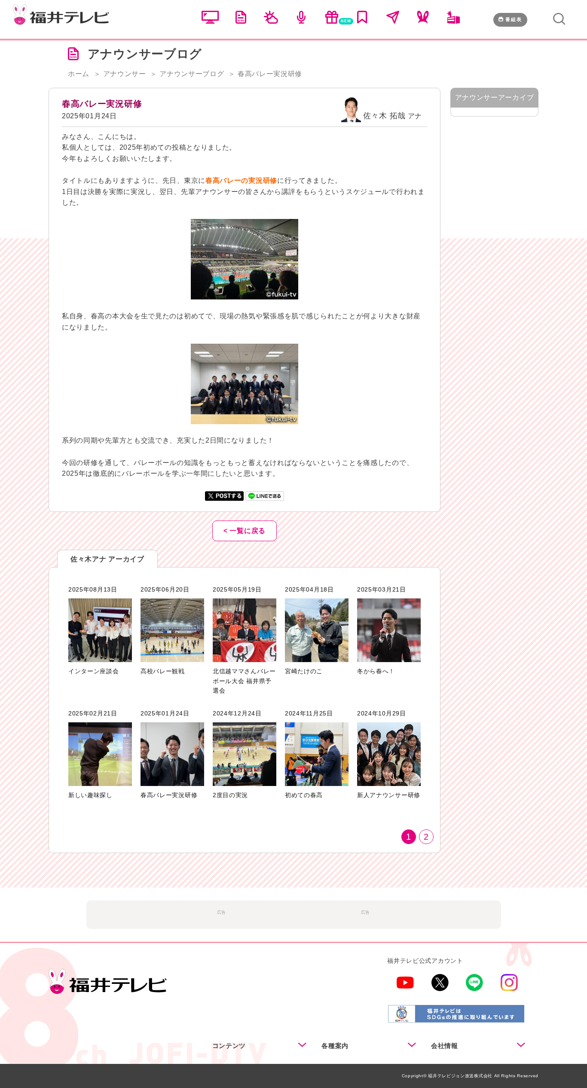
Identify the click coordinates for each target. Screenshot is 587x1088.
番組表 (513, 19)
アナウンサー (124, 73)
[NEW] (332, 21)
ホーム (78, 73)
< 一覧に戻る (244, 530)
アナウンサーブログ (191, 73)
